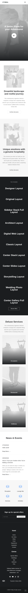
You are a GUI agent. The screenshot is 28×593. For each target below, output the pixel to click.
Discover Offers (14, 308)
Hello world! (5, 447)
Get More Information (14, 112)
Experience (14, 543)
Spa (14, 560)
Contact (14, 547)
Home (14, 535)
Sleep (14, 539)
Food (14, 541)
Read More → (6, 451)
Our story (14, 537)
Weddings (14, 558)
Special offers (14, 555)
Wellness (14, 562)
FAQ (14, 564)
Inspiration (14, 545)
